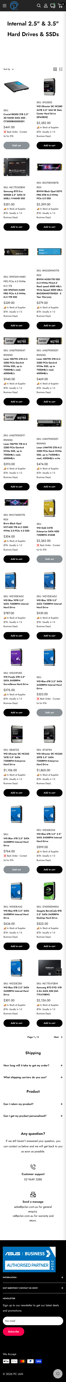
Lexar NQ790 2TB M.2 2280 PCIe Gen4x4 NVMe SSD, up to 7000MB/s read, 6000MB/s (48, 366)
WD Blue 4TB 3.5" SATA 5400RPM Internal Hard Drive (16, 842)
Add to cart (49, 145)
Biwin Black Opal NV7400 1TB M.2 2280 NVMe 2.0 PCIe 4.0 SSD (16, 527)
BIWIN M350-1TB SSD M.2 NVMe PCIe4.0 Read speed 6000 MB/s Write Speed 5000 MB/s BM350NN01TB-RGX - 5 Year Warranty (49, 288)
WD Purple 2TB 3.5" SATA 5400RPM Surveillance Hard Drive (16, 680)
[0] (60, 6)
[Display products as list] (60, 69)
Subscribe (13, 1331)
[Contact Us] (53, 5)
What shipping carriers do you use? (25, 1077)
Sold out (16, 145)
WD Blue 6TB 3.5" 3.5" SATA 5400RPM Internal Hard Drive (49, 837)
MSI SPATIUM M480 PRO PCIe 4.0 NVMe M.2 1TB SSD (15, 293)
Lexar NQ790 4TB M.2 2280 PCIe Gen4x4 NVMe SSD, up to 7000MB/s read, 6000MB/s (15, 366)
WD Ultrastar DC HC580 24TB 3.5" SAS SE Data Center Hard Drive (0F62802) (49, 112)
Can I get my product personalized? (25, 1116)
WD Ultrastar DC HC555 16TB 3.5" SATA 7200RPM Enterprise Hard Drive (16, 759)
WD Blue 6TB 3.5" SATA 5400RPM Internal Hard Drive (49, 685)
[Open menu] (4, 5)
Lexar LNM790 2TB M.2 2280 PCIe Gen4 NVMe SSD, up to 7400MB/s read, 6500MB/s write (49, 453)
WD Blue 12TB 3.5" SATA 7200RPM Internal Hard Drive (49, 604)
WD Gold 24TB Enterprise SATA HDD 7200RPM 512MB (48, 531)
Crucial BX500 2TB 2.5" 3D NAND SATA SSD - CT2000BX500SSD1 (16, 118)
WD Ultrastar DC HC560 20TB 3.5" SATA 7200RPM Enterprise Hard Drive (49, 759)
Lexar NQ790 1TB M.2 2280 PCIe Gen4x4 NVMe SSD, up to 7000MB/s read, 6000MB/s (15, 451)
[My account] (46, 6)
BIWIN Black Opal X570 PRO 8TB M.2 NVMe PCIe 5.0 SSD (49, 195)
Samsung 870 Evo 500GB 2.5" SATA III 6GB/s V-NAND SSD (14, 195)
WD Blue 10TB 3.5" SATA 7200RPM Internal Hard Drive (16, 604)
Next (56, 1037)
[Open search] (39, 6)
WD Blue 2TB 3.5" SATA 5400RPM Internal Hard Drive (16, 991)
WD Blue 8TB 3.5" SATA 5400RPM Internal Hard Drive (16, 914)
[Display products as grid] (55, 69)
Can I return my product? (18, 1104)
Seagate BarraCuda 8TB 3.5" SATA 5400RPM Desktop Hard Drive (49, 914)
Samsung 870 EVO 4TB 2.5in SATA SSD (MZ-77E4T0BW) (49, 991)
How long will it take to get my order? (26, 1065)
